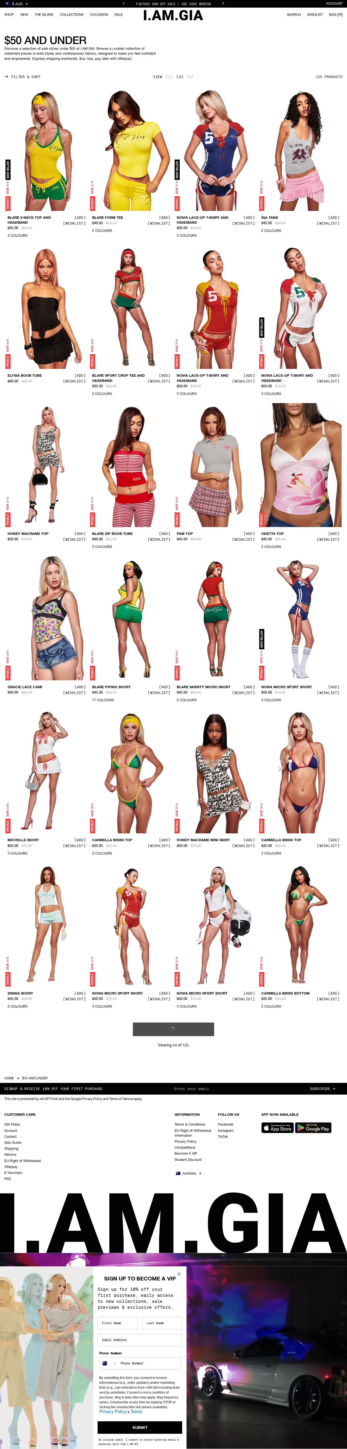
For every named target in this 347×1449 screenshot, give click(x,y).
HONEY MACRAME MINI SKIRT (203, 840)
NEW (24, 15)
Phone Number (110, 1353)
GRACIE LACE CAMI (25, 687)
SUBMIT (140, 1427)
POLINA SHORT (21, 1146)
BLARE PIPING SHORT (111, 687)
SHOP (9, 15)
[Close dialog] (179, 1274)
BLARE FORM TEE (107, 217)
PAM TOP (185, 534)
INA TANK (269, 217)
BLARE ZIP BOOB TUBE (112, 534)
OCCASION (99, 15)
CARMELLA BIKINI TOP (112, 840)
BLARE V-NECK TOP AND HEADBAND (29, 220)
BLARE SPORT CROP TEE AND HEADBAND (118, 378)
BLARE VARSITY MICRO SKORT (203, 687)
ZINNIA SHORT (20, 993)
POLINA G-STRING (193, 1300)
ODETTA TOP (272, 534)
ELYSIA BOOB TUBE (25, 376)
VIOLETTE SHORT (192, 1146)
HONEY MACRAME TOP (28, 534)
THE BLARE (44, 15)
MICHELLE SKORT (23, 840)
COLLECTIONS (71, 15)
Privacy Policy (113, 1411)
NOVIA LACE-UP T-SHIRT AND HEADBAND (203, 220)
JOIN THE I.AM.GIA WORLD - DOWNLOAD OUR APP (173, 4)
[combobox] (108, 1363)
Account (334, 3)
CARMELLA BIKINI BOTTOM (285, 993)
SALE (118, 15)
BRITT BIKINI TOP (276, 1146)
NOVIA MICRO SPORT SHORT (286, 687)
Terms (136, 1411)
